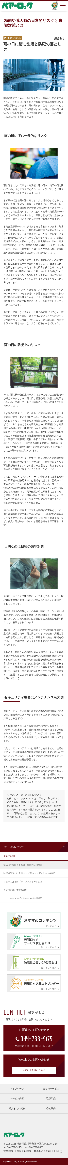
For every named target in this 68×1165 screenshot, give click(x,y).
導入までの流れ (17, 1108)
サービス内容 (17, 1098)
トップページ (17, 1088)
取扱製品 (51, 1098)
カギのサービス (51, 1088)
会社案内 (51, 1108)
